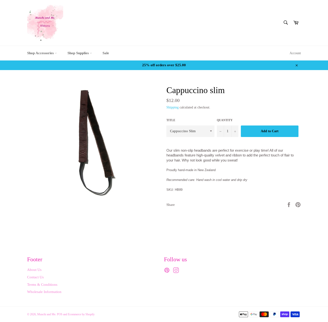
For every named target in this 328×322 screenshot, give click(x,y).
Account (295, 53)
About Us (34, 270)
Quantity (225, 120)
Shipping (172, 107)
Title (170, 120)
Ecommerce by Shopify (81, 314)
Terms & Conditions (42, 284)
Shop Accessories (41, 53)
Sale (106, 53)
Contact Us (35, 277)
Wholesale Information (44, 292)
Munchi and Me (46, 314)
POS (59, 314)
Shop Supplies (78, 53)
